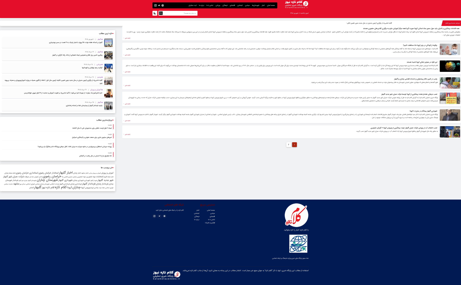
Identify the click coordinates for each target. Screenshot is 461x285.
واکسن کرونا (94, 188)
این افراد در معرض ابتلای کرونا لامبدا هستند (422, 62)
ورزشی (218, 5)
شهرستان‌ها (255, 5)
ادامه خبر (127, 38)
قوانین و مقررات (210, 222)
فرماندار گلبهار (88, 184)
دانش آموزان (38, 177)
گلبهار (37, 187)
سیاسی (247, 5)
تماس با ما (209, 5)
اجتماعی (240, 5)
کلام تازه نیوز (48, 187)
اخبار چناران (77, 173)
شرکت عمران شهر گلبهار (13, 176)
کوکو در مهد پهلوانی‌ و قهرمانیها (92, 67)
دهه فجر (31, 177)
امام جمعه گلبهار (108, 177)
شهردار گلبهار (93, 180)
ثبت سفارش (193, 5)
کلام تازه (61, 187)
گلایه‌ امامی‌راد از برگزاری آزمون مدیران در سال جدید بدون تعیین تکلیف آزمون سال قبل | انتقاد (361, 23)
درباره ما (201, 5)
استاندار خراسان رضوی (49, 173)
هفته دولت (102, 188)
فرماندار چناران (102, 184)
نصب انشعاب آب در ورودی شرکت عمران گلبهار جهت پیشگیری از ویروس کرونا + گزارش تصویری (403, 128)
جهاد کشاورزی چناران (79, 177)
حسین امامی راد (67, 177)
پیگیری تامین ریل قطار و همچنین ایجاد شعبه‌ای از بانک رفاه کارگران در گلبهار (77, 55)
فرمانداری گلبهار (65, 184)
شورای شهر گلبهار (22, 181)
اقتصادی (232, 5)
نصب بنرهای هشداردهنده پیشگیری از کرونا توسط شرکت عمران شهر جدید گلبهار (409, 94)
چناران (76, 187)
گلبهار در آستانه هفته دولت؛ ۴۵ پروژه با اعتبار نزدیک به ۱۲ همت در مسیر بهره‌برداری (75, 42)
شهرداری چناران (78, 180)
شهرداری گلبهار (65, 180)
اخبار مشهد (84, 173)
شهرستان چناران (47, 180)
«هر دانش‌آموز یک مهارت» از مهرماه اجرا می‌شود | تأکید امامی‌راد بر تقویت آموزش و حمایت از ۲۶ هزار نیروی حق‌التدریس (63, 93)
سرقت (26, 176)
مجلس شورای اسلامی (32, 184)
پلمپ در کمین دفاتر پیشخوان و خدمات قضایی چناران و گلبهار (415, 79)
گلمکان (31, 187)
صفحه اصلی (271, 5)
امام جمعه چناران (9, 173)
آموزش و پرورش (107, 172)
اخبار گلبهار (66, 172)
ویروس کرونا (85, 187)
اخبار (263, 5)
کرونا (69, 187)
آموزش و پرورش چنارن (95, 173)
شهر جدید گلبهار (105, 180)
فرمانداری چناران (76, 184)
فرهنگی (224, 5)
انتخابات (99, 176)
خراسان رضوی (52, 176)
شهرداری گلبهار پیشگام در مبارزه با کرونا (423, 111)
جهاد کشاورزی (91, 177)
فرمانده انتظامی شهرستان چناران (49, 184)
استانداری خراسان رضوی (27, 173)
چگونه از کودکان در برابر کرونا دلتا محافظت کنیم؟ (420, 45)
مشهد (16, 184)
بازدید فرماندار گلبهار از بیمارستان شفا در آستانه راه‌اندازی (84, 105)
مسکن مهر (22, 184)
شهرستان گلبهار (32, 180)
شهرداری (87, 180)
